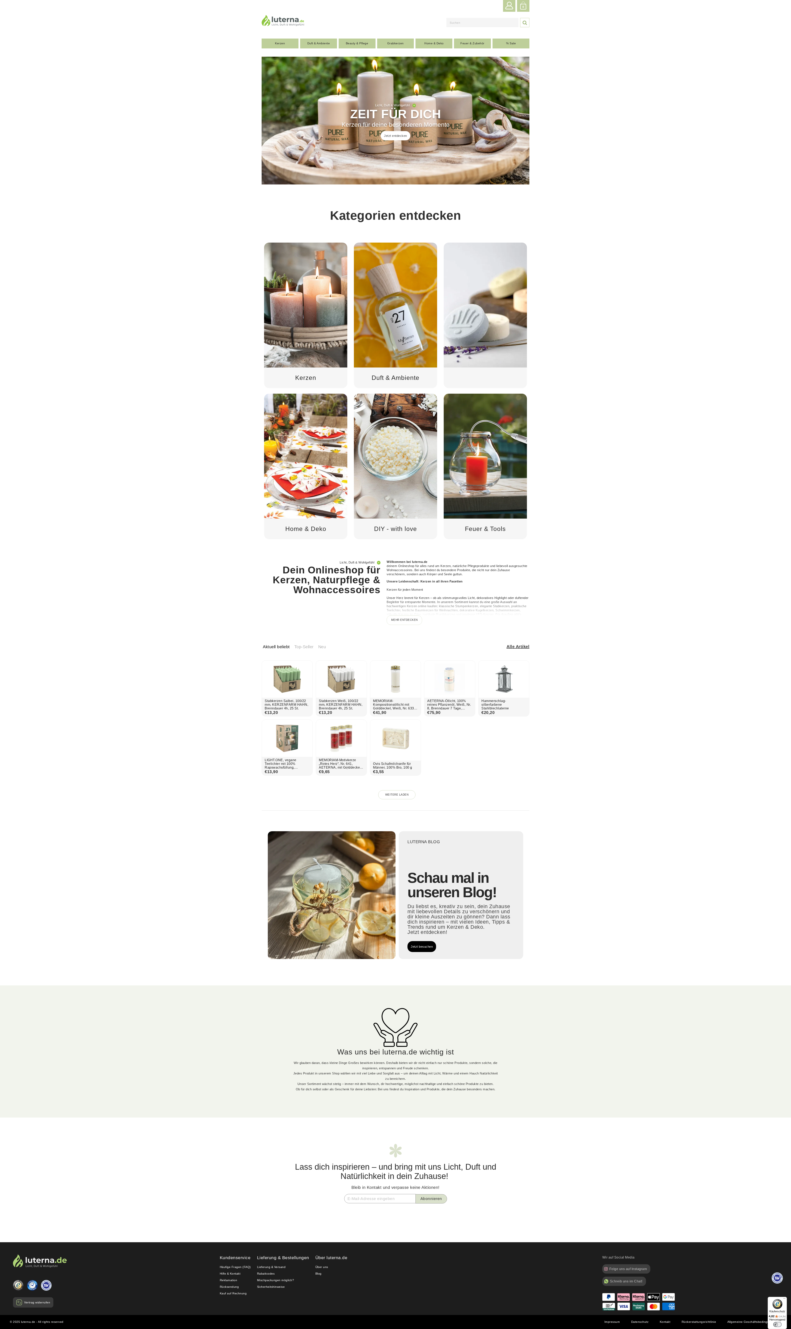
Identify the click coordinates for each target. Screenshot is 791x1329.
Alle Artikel (518, 646)
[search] (482, 22)
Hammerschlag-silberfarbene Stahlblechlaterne (495, 704)
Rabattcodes (266, 1273)
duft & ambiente (318, 43)
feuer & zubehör (472, 43)
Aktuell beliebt (276, 647)
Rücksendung (229, 1286)
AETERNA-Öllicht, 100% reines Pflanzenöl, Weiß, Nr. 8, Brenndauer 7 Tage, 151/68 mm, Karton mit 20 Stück (449, 708)
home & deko (434, 43)
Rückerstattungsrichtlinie (699, 1321)
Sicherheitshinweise (271, 1286)
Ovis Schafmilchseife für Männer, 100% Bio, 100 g (392, 765)
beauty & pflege (357, 43)
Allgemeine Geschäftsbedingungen (751, 1321)
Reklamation (228, 1280)
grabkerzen (395, 43)
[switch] (777, 1324)
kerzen (280, 43)
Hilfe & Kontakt (230, 1273)
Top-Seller (304, 647)
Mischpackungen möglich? (275, 1280)
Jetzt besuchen (422, 946)
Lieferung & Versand (271, 1267)
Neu (322, 647)
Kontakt (665, 1321)
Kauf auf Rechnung (233, 1293)
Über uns (321, 1267)
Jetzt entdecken (395, 135)
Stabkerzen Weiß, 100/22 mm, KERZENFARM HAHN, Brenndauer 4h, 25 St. (340, 704)
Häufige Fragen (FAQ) (235, 1267)
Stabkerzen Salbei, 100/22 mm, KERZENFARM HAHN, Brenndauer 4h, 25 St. (286, 704)
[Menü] (784, 1299)
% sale (511, 43)
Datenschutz (640, 1321)
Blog (318, 1273)
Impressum (612, 1321)
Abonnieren (431, 1198)
